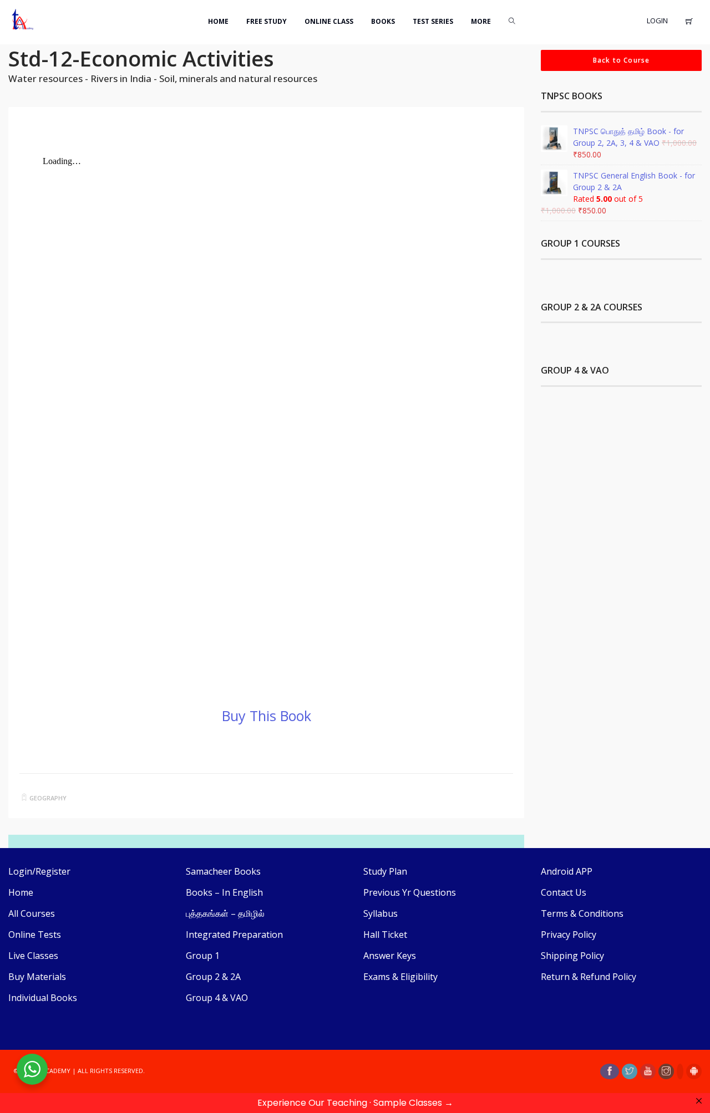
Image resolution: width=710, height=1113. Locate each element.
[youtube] (648, 1071)
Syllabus (380, 913)
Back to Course (621, 60)
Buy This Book (266, 715)
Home (20, 892)
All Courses (31, 913)
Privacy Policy (568, 934)
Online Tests (34, 934)
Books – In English (224, 892)
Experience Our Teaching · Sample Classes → (355, 1102)
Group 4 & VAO (217, 998)
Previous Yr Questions (409, 892)
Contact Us (563, 892)
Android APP (566, 871)
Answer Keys (389, 955)
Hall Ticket (385, 934)
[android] (694, 1071)
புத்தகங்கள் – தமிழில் (225, 913)
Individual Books (42, 998)
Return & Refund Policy (588, 977)
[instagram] (666, 1071)
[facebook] (609, 1071)
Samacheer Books (223, 871)
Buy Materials (37, 977)
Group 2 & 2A (213, 977)
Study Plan (385, 871)
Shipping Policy (572, 955)
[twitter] (629, 1071)
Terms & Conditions (582, 913)
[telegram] (680, 1071)
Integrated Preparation (234, 934)
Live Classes (33, 955)
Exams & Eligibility (400, 977)
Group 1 (203, 955)
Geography (48, 798)
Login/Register (39, 871)
